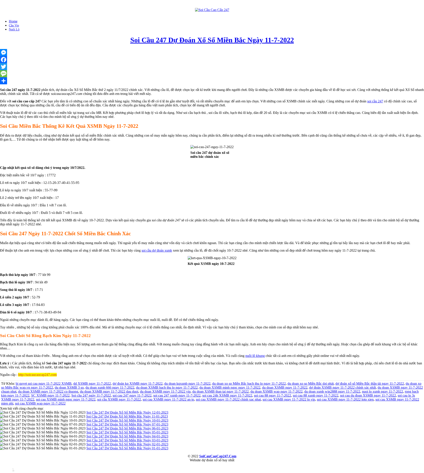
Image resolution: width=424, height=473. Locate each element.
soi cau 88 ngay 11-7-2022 (272, 395)
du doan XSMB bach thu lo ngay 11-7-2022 (167, 387)
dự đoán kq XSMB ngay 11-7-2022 (138, 383)
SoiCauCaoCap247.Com (217, 456)
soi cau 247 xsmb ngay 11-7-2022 (177, 395)
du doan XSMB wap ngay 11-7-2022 (276, 391)
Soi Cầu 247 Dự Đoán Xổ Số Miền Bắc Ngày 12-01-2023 (127, 412)
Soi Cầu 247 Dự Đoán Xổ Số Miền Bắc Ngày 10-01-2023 (127, 420)
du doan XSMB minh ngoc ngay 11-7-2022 (229, 387)
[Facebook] (212, 59)
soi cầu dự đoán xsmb (157, 250)
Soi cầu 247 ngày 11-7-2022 (91, 395)
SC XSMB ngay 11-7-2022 (50, 395)
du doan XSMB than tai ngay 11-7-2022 (220, 391)
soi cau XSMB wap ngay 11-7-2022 (40, 403)
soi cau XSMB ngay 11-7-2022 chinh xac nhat (228, 399)
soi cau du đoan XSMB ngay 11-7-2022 (368, 395)
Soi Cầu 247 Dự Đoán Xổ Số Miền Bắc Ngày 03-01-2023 (127, 440)
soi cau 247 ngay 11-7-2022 (132, 395)
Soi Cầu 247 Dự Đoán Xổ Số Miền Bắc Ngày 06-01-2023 (127, 428)
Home (13, 21)
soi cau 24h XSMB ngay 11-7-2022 (227, 395)
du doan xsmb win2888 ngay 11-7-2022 (332, 391)
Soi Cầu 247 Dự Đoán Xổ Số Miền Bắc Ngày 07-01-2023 (127, 424)
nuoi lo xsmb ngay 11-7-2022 (382, 391)
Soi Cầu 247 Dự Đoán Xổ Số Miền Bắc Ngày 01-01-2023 (127, 448)
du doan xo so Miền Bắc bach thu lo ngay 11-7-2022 (249, 383)
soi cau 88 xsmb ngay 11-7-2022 (315, 395)
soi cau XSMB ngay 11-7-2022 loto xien (345, 399)
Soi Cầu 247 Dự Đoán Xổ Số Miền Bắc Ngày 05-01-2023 (127, 432)
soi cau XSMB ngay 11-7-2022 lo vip (289, 399)
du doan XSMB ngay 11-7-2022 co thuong (48, 391)
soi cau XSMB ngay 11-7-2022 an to (168, 399)
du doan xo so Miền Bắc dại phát (311, 383)
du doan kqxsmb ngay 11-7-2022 (187, 383)
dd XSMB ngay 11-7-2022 (92, 383)
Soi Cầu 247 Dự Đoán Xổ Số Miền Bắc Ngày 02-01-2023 (127, 444)
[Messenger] (212, 52)
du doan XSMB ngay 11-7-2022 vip (165, 391)
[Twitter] (212, 66)
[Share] (212, 80)
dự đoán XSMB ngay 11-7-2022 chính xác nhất (342, 387)
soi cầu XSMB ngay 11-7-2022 (119, 399)
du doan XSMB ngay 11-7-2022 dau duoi (109, 391)
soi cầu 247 (375, 101)
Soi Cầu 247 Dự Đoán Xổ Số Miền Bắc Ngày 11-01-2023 (127, 416)
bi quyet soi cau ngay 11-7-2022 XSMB (44, 383)
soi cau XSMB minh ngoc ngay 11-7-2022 (65, 399)
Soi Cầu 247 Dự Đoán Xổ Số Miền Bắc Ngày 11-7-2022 (212, 40)
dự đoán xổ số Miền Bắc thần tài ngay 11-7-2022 (369, 383)
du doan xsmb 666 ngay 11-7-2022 (109, 387)
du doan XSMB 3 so (69, 387)
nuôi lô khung (255, 356)
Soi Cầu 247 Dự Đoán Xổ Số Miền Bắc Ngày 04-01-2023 (127, 436)
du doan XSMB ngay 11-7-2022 (284, 387)
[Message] (212, 73)
